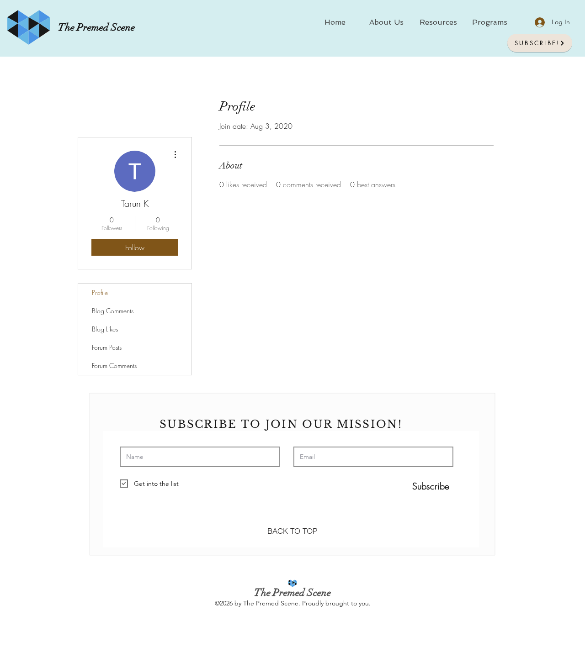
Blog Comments (112, 310)
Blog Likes (105, 329)
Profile (100, 292)
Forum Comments (114, 365)
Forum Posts (107, 347)
